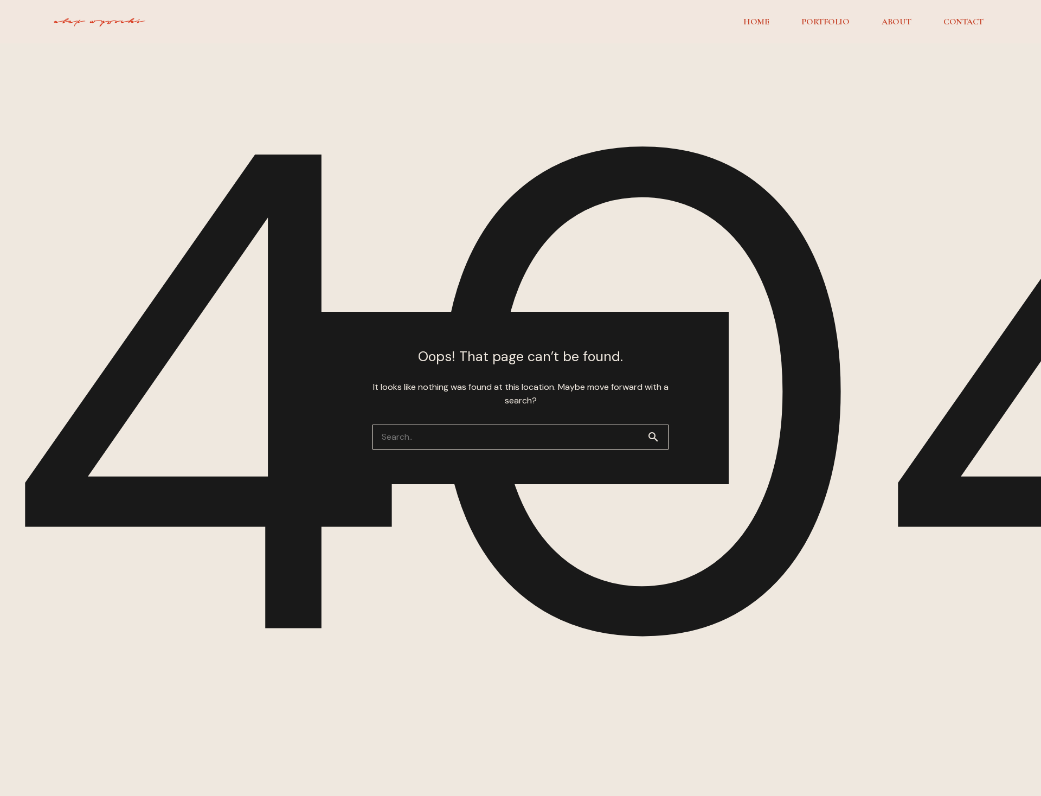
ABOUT (896, 21)
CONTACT (963, 21)
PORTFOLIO (825, 21)
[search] (658, 437)
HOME (756, 21)
